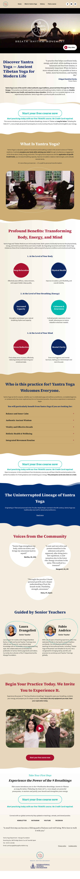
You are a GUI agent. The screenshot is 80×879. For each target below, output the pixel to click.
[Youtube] (71, 4)
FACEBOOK (59, 820)
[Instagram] (75, 4)
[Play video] (40, 190)
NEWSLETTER (22, 820)
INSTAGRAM (35, 820)
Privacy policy (62, 846)
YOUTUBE (47, 820)
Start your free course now (40, 113)
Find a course (52, 4)
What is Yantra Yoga (31, 4)
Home (19, 4)
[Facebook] (67, 4)
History (42, 4)
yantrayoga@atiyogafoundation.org (17, 846)
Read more (40, 515)
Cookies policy (72, 846)
